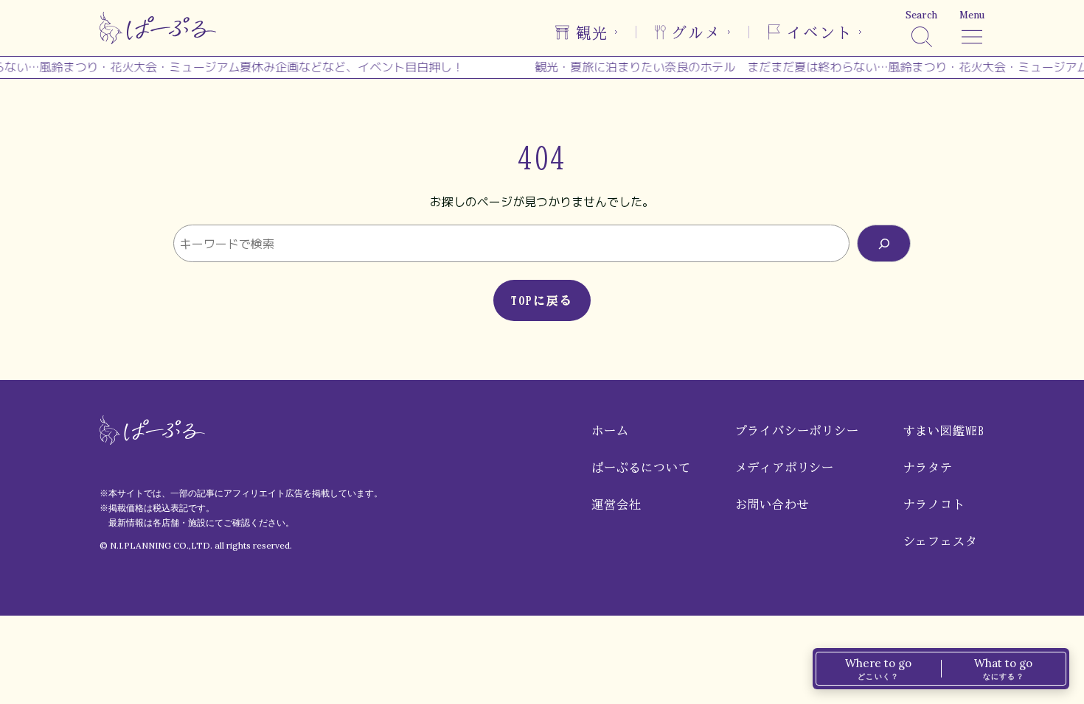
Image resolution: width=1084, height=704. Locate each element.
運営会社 (616, 504)
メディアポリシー (784, 468)
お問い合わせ (772, 504)
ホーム (609, 431)
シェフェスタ (940, 541)
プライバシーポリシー (797, 431)
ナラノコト (934, 504)
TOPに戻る (542, 300)
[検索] (884, 243)
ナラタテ (928, 468)
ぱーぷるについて (640, 468)
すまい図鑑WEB (943, 431)
